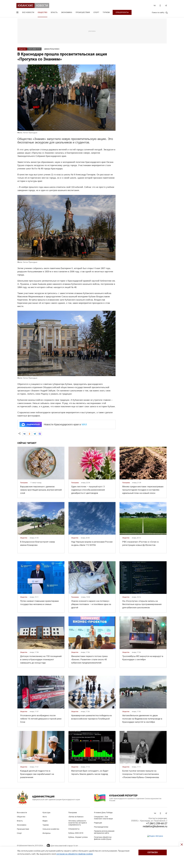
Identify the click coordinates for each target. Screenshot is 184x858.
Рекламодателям (101, 827)
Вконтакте (154, 5)
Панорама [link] (24, 483)
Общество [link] (23, 538)
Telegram (166, 5)
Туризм (106, 12)
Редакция (98, 823)
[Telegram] (35, 434)
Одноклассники (160, 5)
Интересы (47, 833)
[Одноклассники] (30, 434)
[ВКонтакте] (24, 434)
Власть (54, 12)
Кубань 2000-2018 (75, 833)
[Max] (40, 434)
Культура (46, 813)
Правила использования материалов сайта (104, 832)
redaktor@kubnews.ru (155, 826)
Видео (45, 821)
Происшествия (83, 12)
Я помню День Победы (103, 813)
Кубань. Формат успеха (78, 837)
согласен (152, 852)
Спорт (96, 12)
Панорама (72, 813)
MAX (84, 424)
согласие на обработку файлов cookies (74, 854)
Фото (45, 817)
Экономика (66, 12)
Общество (42, 12)
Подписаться (33, 424)
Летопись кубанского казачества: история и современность (77, 823)
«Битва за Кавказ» (76, 817)
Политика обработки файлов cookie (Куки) (102, 838)
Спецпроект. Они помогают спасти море (103, 818)
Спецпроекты (122, 12)
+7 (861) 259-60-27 (156, 823)
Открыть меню (17, 13)
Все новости (28, 12)
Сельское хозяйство (51, 829)
